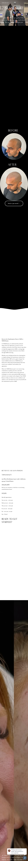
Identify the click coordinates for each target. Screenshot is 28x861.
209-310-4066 (6, 484)
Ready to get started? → (14, 203)
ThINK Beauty (5, 2)
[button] (5, 386)
